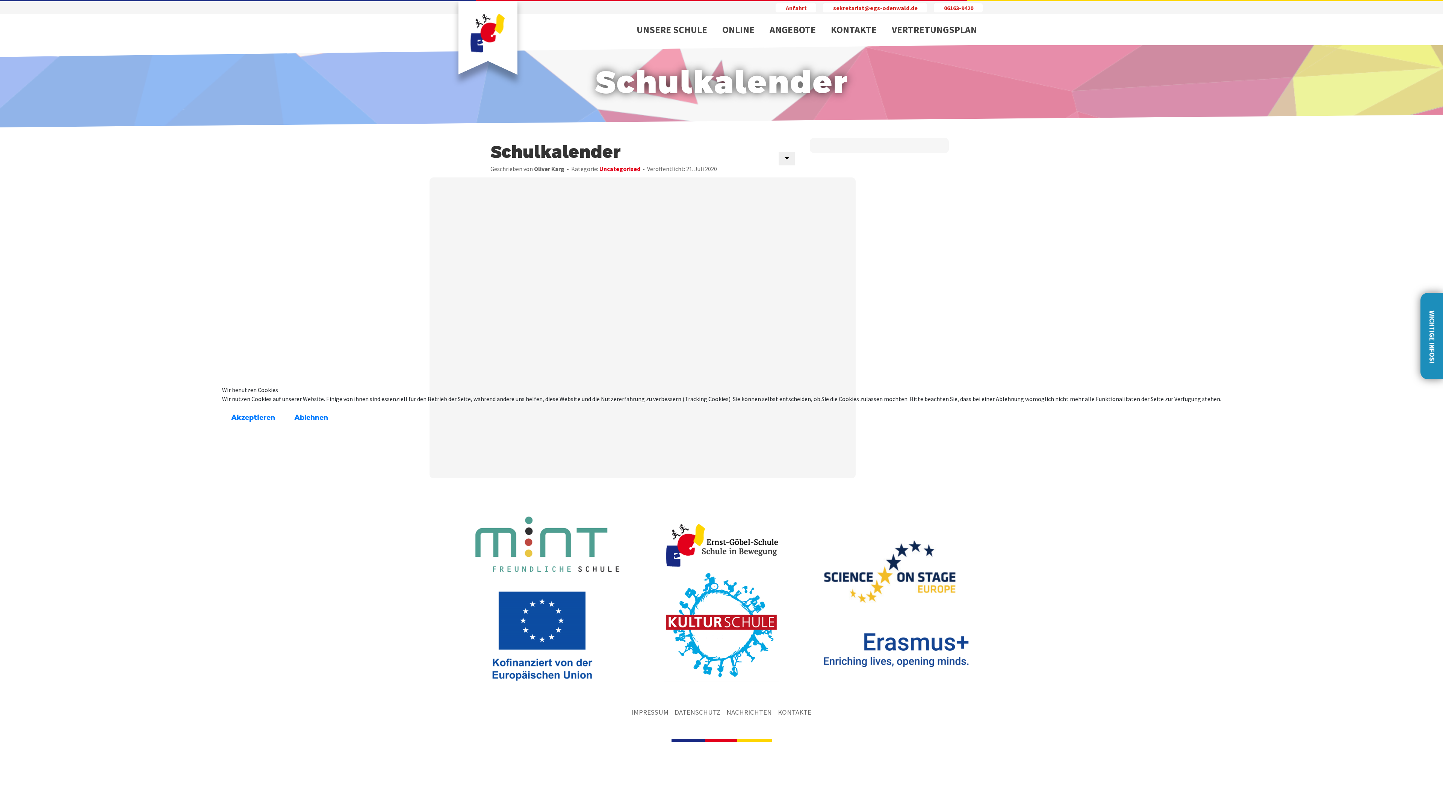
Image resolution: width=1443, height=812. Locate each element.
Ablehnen (311, 418)
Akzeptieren (253, 418)
